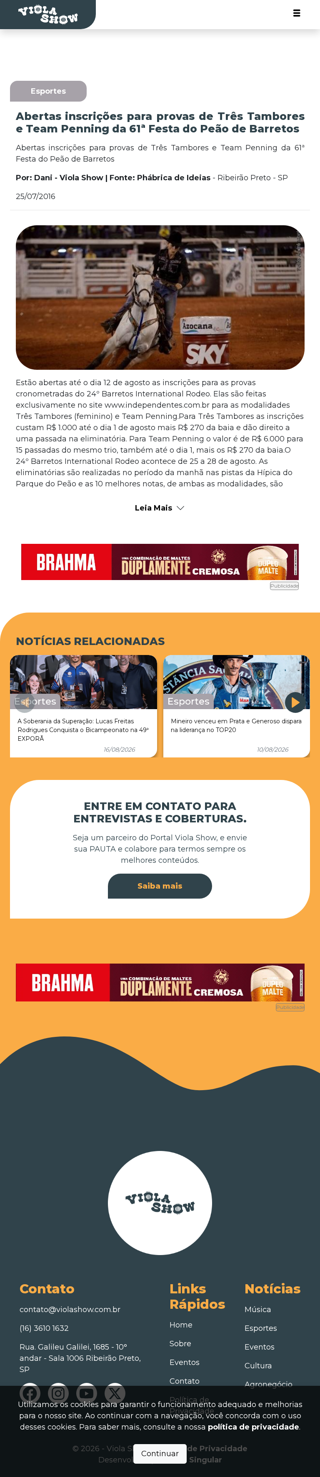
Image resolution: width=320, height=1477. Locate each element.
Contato (185, 1381)
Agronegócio (268, 1384)
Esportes (261, 1328)
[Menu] (297, 14)
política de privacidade (253, 1427)
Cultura (258, 1365)
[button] (295, 702)
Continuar (160, 1453)
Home (181, 1325)
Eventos (185, 1362)
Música (258, 1309)
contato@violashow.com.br (70, 1309)
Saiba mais (160, 886)
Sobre (180, 1343)
